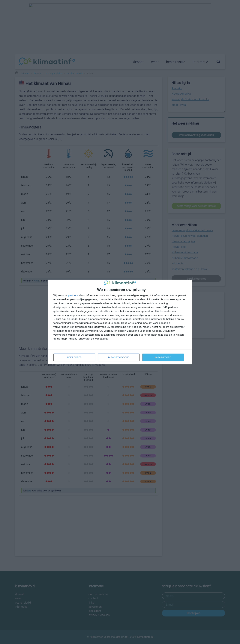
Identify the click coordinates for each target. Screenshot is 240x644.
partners (73, 295)
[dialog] (120, 322)
